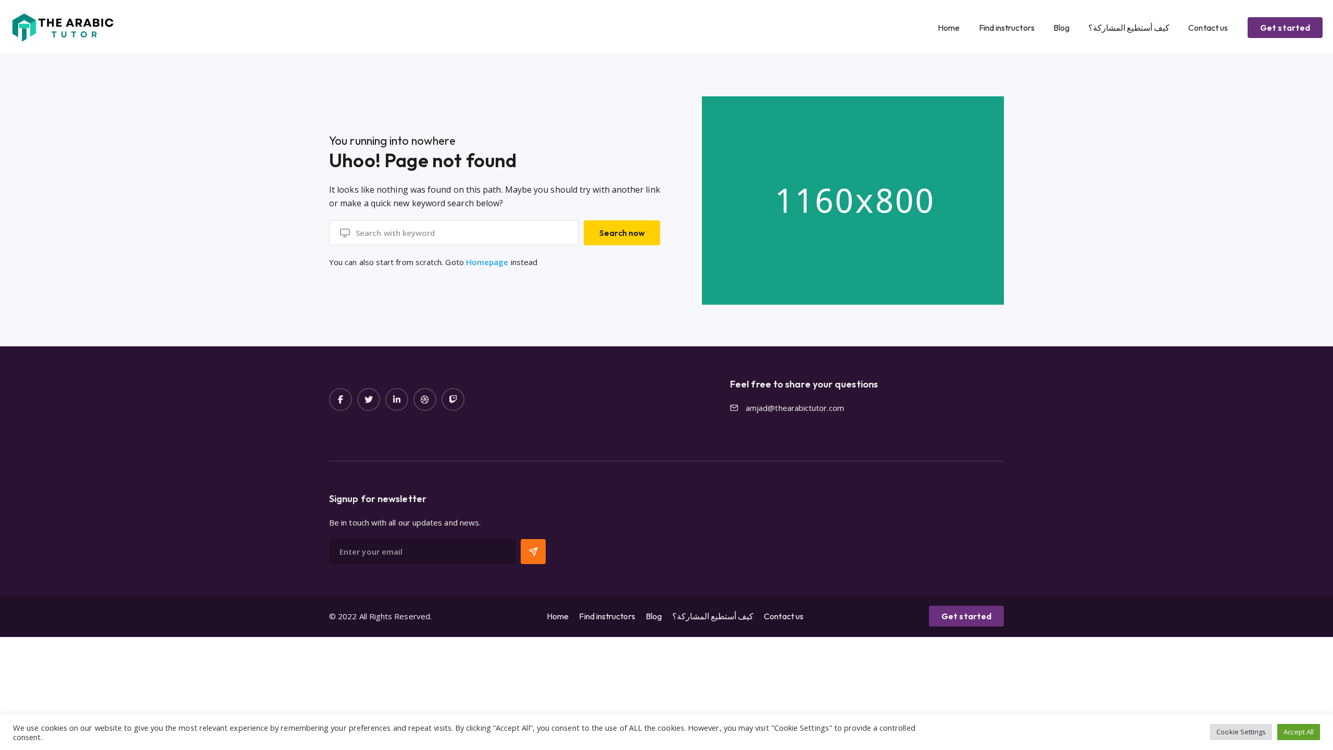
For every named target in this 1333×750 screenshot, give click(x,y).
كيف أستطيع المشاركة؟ (1128, 27)
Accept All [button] (1299, 731)
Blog (1061, 27)
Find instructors (1007, 27)
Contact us (1208, 27)
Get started (1285, 27)
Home (949, 27)
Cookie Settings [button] (1241, 731)
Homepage (487, 262)
